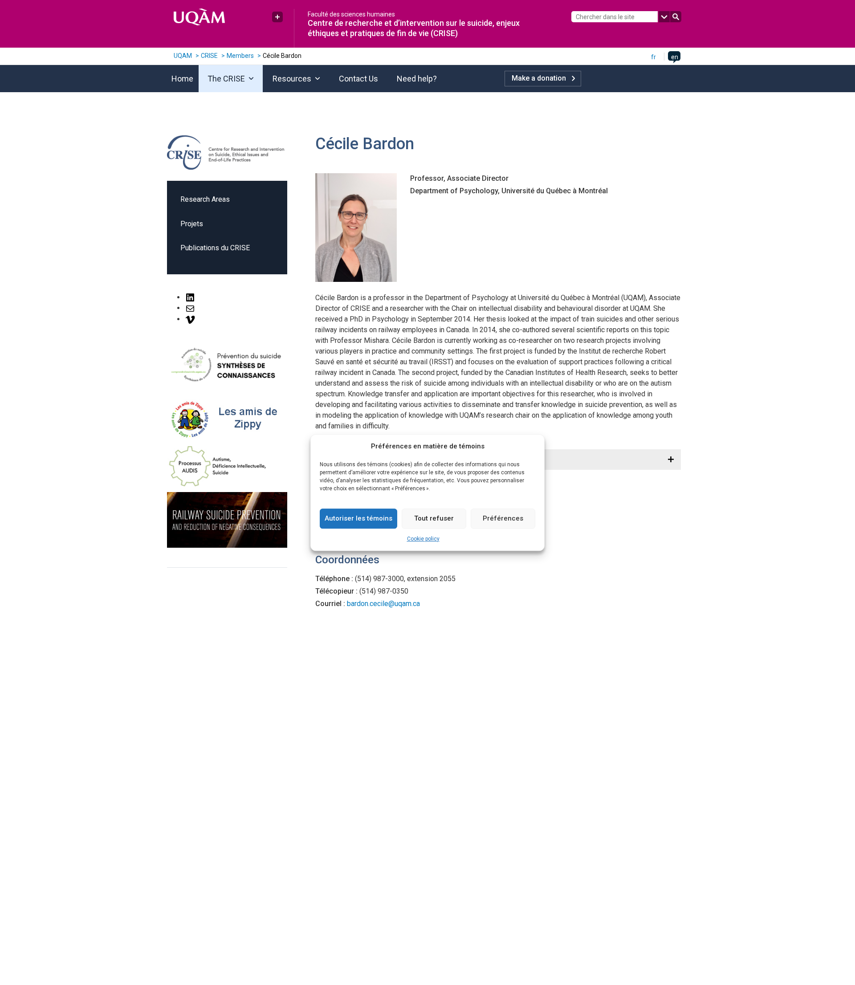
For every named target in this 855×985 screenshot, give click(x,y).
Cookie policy (423, 539)
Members (240, 55)
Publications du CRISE (215, 248)
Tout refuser (434, 518)
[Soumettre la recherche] (675, 16)
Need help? (417, 78)
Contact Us (358, 78)
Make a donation (539, 78)
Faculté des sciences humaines (351, 14)
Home (182, 78)
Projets (191, 224)
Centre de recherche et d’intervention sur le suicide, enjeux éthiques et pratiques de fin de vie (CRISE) (414, 27)
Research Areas (205, 199)
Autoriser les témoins (358, 518)
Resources (292, 78)
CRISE (209, 55)
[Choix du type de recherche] (664, 16)
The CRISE (226, 78)
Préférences (503, 518)
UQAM (183, 55)
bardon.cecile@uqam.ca (383, 603)
